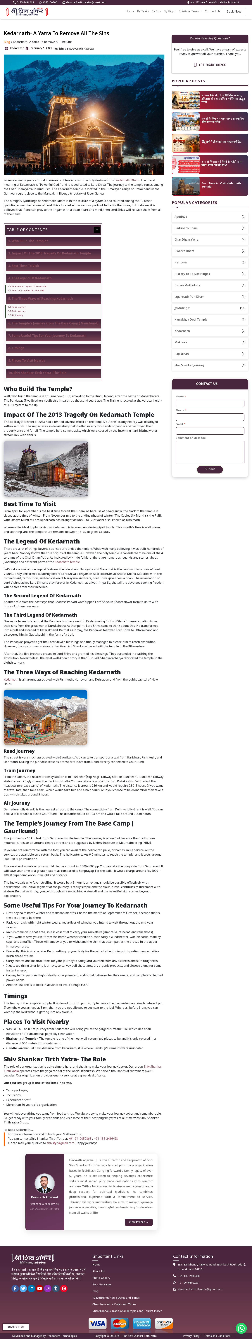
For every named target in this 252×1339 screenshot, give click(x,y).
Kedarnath (11, 680)
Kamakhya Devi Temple (191, 320)
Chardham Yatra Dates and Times (114, 1304)
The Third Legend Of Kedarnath (28, 290)
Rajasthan (182, 354)
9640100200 (49, 2)
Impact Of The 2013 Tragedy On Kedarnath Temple (51, 254)
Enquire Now (15, 1327)
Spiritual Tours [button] (189, 12)
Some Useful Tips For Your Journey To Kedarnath (49, 336)
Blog (7, 42)
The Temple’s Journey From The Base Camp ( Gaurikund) (55, 324)
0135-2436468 (25, 2)
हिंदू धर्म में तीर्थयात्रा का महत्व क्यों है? (221, 142)
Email (180, 424)
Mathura (181, 343)
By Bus (156, 12)
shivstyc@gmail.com (60, 1143)
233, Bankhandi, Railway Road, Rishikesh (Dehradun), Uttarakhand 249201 (211, 1267)
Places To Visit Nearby (28, 361)
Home (130, 12)
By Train (143, 12)
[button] (241, 1328)
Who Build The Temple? (30, 241)
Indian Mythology (187, 286)
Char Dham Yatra (187, 240)
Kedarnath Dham (127, 181)
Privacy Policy (191, 1336)
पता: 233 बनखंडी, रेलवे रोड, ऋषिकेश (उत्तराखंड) (214, 2)
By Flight (170, 12)
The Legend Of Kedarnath (32, 279)
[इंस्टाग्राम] (47, 1288)
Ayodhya (181, 217)
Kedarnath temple (67, 562)
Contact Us (212, 12)
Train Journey (19, 311)
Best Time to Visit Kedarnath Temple (221, 185)
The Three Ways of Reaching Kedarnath (42, 299)
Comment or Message (191, 438)
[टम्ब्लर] (55, 1288)
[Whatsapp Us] (175, 1283)
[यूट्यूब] (39, 1288)
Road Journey (19, 307)
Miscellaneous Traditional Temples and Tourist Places (127, 1311)
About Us (98, 1271)
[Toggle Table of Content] (95, 230)
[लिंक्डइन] (31, 1288)
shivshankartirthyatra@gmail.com (86, 2)
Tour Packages (101, 1284)
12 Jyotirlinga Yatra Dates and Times (116, 1298)
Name (181, 396)
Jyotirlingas (183, 308)
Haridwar (181, 263)
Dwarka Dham (184, 251)
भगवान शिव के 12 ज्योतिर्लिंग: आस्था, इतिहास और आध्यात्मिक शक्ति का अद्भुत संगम (223, 99)
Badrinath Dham (186, 228)
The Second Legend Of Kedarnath (29, 286)
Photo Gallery (101, 1278)
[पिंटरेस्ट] (64, 1288)
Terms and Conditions (217, 1336)
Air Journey (17, 315)
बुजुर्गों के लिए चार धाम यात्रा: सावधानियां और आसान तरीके (222, 120)
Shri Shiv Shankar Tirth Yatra (140, 1336)
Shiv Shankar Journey (190, 366)
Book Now (234, 12)
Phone (181, 410)
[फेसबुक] (15, 1288)
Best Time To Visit (25, 266)
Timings (18, 348)
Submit (210, 469)
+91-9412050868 (80, 1139)
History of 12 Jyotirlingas (192, 274)
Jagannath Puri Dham (189, 297)
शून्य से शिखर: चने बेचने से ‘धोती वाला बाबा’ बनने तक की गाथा (221, 163)
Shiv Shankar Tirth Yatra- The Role (39, 373)
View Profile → (139, 1222)
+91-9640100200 (212, 65)
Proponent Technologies (62, 1336)
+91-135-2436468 (106, 1139)
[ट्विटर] (23, 1288)
